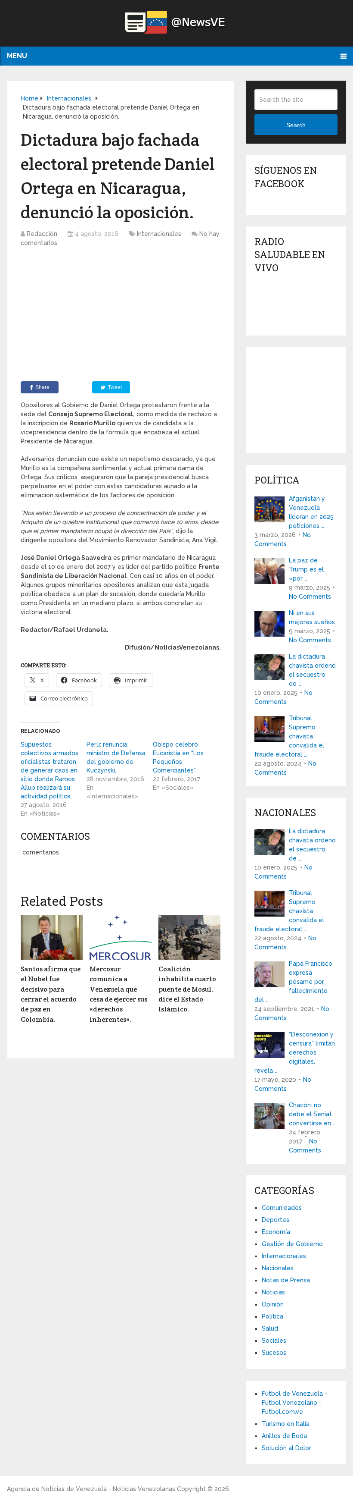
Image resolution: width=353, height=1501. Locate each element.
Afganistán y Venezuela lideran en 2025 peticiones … (311, 512)
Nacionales (278, 1268)
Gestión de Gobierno (292, 1243)
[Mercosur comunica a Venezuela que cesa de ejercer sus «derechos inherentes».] (121, 937)
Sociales (274, 1340)
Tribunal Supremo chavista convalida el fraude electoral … (289, 736)
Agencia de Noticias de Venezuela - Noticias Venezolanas (91, 1488)
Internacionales (159, 233)
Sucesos (274, 1352)
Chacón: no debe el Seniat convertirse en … (312, 1114)
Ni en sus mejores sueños (312, 617)
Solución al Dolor (286, 1447)
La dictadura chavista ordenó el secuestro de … (312, 670)
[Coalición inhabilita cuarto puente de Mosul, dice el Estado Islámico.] (189, 937)
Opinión (273, 1304)
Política (272, 1316)
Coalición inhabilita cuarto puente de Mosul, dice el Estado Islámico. (187, 989)
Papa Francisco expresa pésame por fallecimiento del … (293, 981)
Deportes (275, 1219)
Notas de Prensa (286, 1280)
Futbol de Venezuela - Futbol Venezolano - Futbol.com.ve (294, 1402)
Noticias (273, 1292)
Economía (276, 1231)
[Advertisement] (121, 316)
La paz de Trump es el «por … (306, 569)
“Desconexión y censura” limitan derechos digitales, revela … (294, 1052)
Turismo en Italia (286, 1423)
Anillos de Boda (284, 1435)
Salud (270, 1328)
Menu (17, 56)
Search (296, 125)
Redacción (42, 233)
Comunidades (282, 1207)
